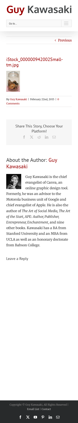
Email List (33, 409)
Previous (65, 40)
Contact (46, 409)
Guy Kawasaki (18, 99)
